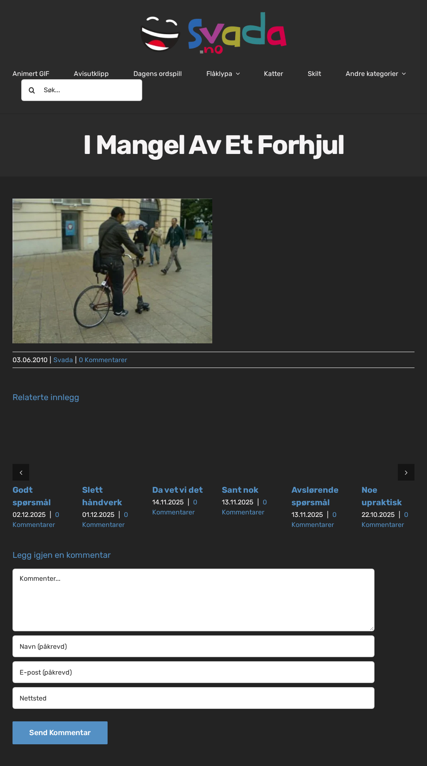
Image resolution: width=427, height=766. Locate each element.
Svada (63, 360)
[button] (21, 472)
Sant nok (240, 490)
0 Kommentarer (103, 360)
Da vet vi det (177, 490)
